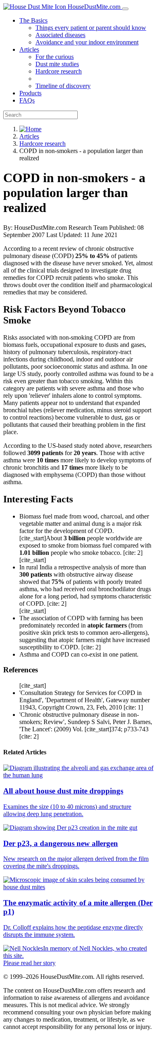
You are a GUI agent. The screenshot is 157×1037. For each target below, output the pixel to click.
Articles (29, 136)
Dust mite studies (57, 64)
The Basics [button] (33, 20)
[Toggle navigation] (125, 9)
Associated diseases (60, 34)
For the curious (54, 56)
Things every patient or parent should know (90, 27)
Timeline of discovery (63, 85)
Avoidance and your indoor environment (86, 42)
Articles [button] (29, 49)
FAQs (27, 100)
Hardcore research (58, 71)
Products (30, 93)
